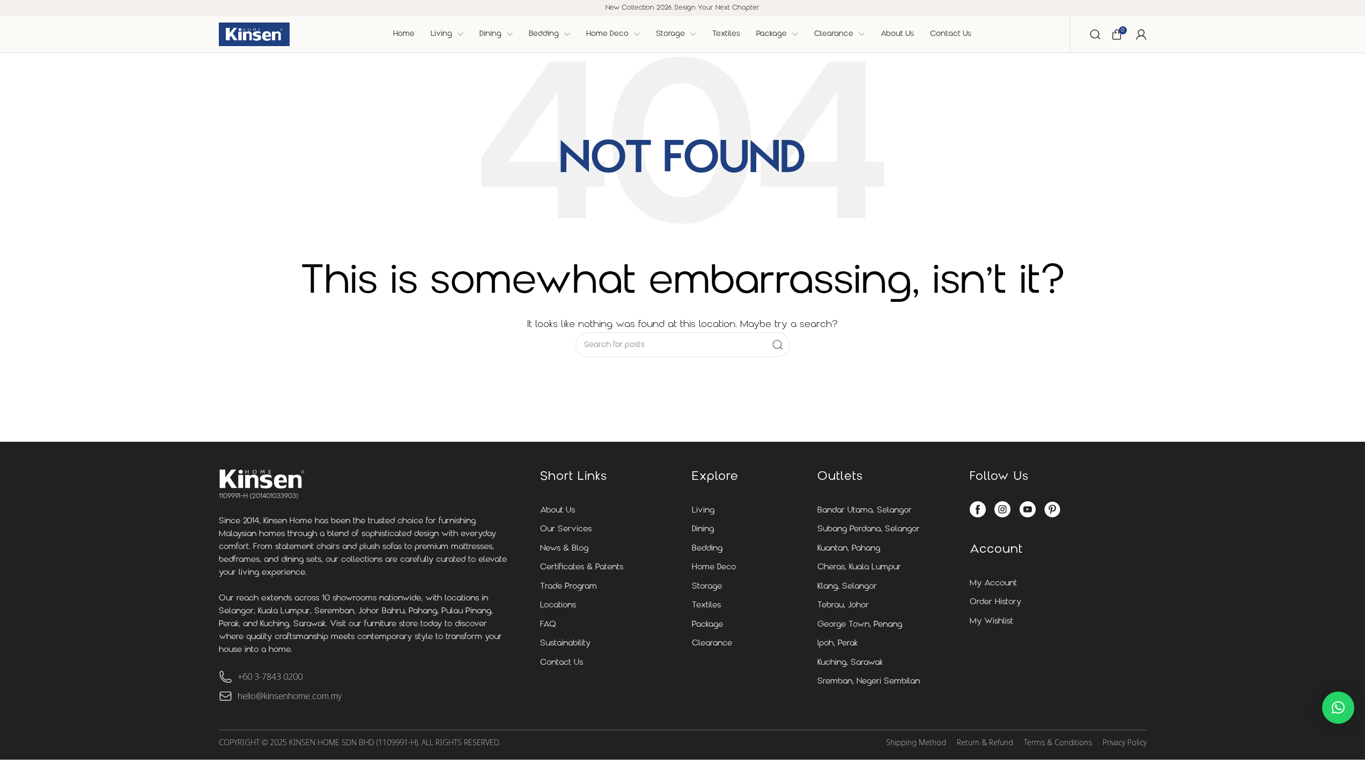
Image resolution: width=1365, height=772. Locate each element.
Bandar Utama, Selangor (864, 511)
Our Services (566, 529)
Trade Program (568, 587)
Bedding (707, 549)
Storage (707, 587)
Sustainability (565, 644)
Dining (703, 529)
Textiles (706, 606)
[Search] (1095, 34)
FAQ (548, 625)
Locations (558, 606)
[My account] (1141, 34)
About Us (557, 511)
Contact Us (561, 663)
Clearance (712, 644)
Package (707, 625)
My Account (993, 584)
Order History (995, 602)
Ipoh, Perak (837, 644)
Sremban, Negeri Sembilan (868, 682)
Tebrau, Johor (843, 606)
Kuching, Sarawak (850, 663)
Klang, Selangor (847, 587)
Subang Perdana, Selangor (868, 529)
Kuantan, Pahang (848, 549)
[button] (1338, 708)
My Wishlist (991, 622)
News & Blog (564, 549)
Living (703, 511)
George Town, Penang (859, 625)
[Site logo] (254, 34)
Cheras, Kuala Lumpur (859, 567)
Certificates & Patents (581, 567)
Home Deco (714, 567)
